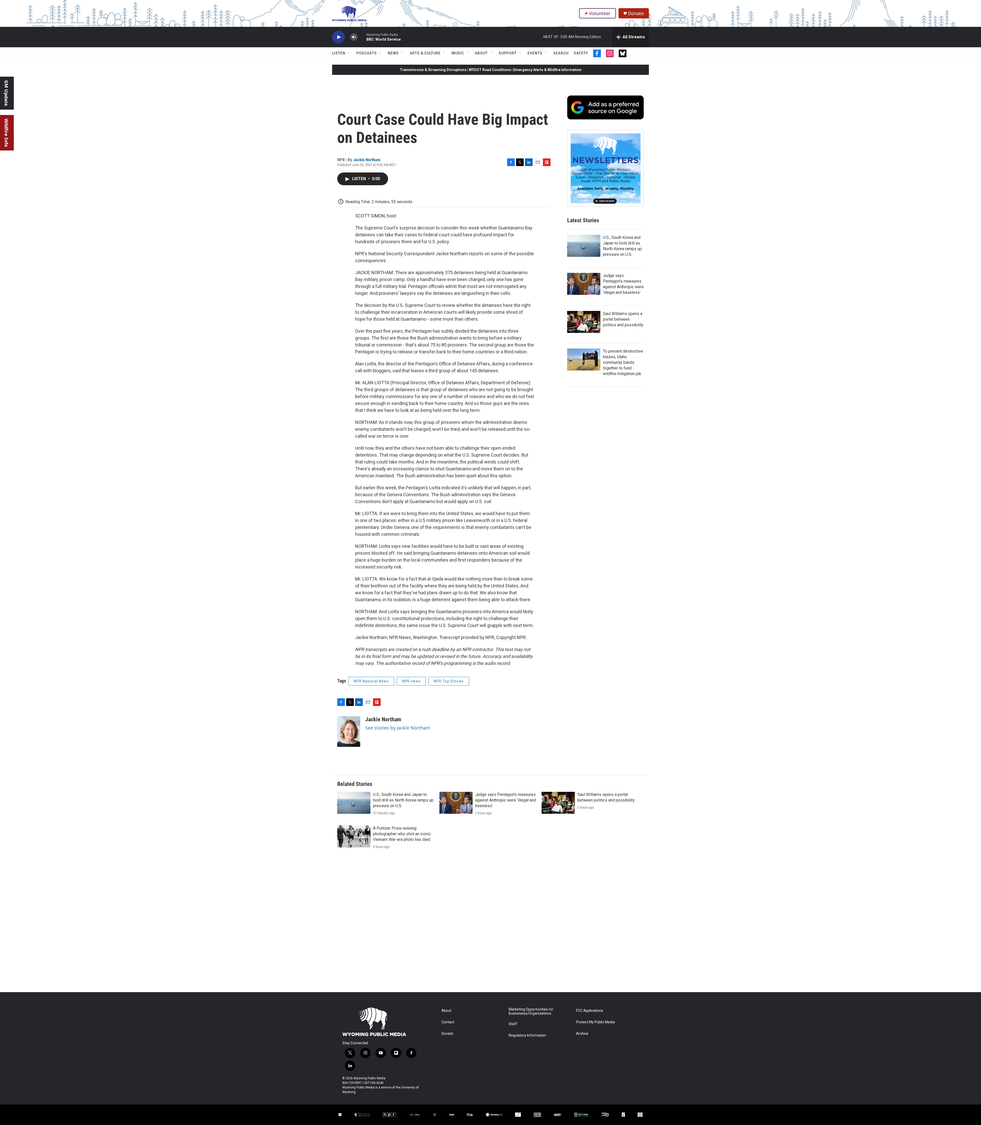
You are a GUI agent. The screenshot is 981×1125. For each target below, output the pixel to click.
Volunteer (599, 13)
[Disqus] (490, 923)
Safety (581, 53)
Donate (636, 13)
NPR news (411, 681)
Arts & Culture (425, 53)
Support (508, 53)
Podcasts (366, 53)
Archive (582, 1034)
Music (458, 53)
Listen (338, 53)
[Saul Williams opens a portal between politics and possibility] (583, 322)
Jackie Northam (366, 159)
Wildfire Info (6, 133)
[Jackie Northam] (348, 731)
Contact (447, 1022)
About (481, 53)
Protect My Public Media (595, 1022)
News (393, 53)
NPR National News (371, 681)
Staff (513, 1024)
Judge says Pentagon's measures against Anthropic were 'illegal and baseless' (505, 800)
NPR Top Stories (449, 681)
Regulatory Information (527, 1035)
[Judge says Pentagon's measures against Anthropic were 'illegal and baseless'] (583, 284)
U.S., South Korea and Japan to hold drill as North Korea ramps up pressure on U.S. (403, 800)
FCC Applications (589, 1011)
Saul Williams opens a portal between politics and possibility (623, 319)
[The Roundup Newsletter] (605, 168)
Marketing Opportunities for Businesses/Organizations (531, 1011)
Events (535, 53)
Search (561, 53)
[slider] (362, 37)
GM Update (6, 93)
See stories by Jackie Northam (397, 728)
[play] (338, 37)
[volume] (353, 37)
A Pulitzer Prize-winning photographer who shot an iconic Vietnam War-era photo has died (402, 834)
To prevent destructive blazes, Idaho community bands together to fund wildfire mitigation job (623, 362)
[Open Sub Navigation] (349, 53)
